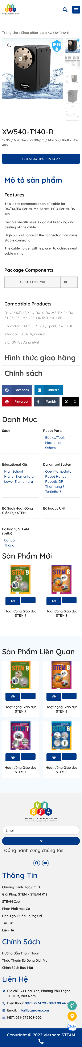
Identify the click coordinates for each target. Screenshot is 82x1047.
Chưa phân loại (33, 32)
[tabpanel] (41, 269)
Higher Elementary (19, 476)
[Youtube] (45, 863)
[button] (76, 10)
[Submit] (41, 841)
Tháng (9, 545)
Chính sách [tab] (23, 373)
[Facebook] (36, 863)
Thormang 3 (54, 486)
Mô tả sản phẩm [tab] (33, 180)
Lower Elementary (18, 481)
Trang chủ (10, 32)
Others (50, 448)
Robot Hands (55, 476)
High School (13, 471)
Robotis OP (54, 481)
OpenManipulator (59, 471)
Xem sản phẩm (28, 600)
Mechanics (53, 442)
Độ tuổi (10, 540)
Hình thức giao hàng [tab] (40, 357)
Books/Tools (55, 437)
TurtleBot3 (53, 491)
